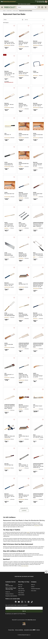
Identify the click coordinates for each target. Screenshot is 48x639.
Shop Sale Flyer (21, 590)
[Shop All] (2, 7)
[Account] (42, 7)
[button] (34, 19)
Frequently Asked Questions (11, 595)
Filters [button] (5, 19)
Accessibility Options (28, 629)
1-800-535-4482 (9, 585)
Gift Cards (20, 584)
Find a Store (33, 590)
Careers (32, 586)
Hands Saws (15, 10)
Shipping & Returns (9, 593)
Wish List (20, 586)
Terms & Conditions (19, 629)
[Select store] (39, 7)
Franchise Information (35, 588)
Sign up (24, 611)
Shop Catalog (21, 592)
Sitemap (38, 629)
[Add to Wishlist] (14, 25)
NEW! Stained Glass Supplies (24, 3)
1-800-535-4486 (9, 589)
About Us (33, 584)
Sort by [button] (26, 19)
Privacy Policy (22, 613)
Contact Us (7, 591)
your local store (24, 565)
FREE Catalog (21, 588)
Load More (24, 510)
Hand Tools (9, 10)
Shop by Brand (21, 594)
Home (4, 10)
